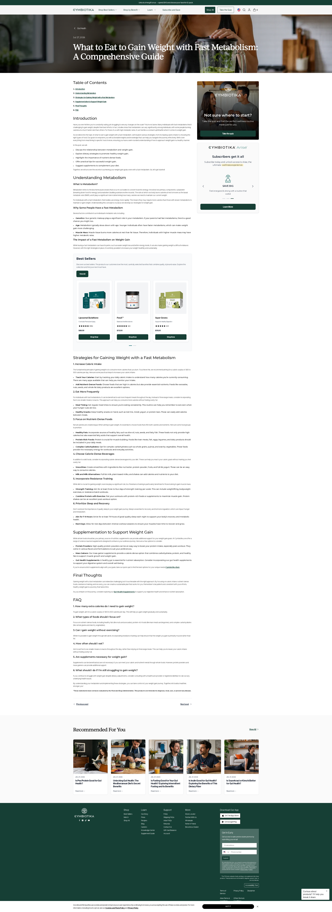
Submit (225, 858)
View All (82, 274)
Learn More (228, 206)
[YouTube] (89, 820)
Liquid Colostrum (86, 317)
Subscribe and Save (171, 10)
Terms (251, 869)
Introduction (80, 89)
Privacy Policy (133, 908)
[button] (130, 345)
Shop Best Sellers (106, 10)
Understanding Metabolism (85, 93)
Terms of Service (223, 892)
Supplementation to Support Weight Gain (90, 101)
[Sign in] (249, 9)
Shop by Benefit (130, 10)
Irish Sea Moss (123, 317)
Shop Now (94, 337)
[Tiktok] (86, 820)
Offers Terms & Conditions (239, 899)
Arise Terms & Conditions (225, 899)
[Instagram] (83, 820)
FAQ (76, 110)
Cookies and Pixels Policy (115, 908)
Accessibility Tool (251, 885)
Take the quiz (228, 133)
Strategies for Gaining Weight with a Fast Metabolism (95, 97)
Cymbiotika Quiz (172, 567)
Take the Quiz (226, 10)
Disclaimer (251, 891)
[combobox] (226, 852)
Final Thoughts (81, 106)
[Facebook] (79, 820)
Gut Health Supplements (124, 592)
